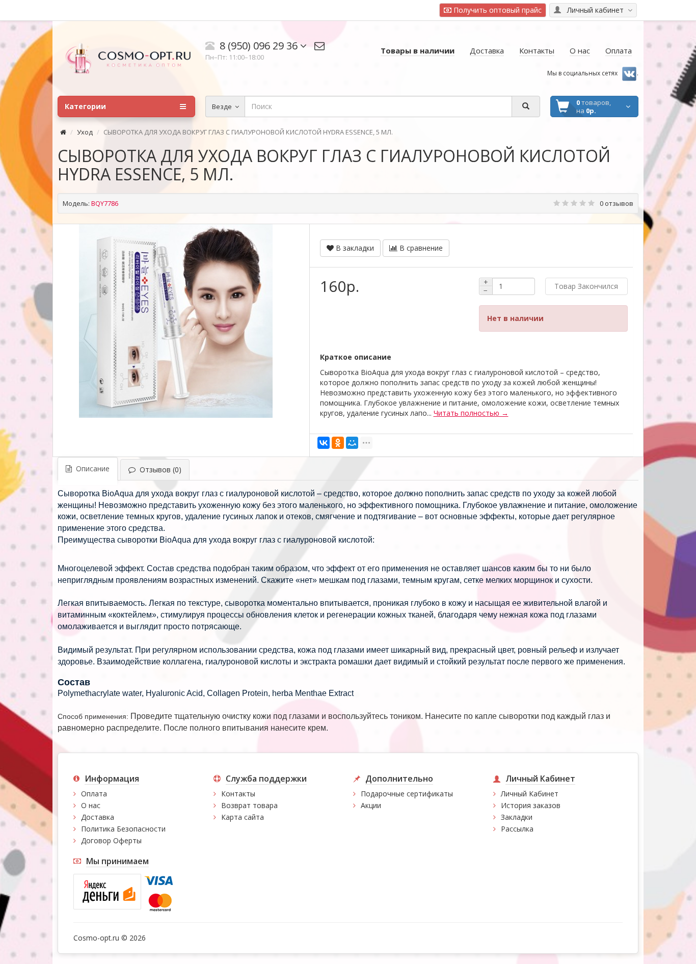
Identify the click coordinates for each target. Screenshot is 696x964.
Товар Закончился (586, 286)
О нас (90, 805)
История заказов (530, 805)
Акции (371, 805)
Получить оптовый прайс (496, 10)
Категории (85, 106)
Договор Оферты (111, 840)
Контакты (238, 793)
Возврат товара (249, 805)
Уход (85, 132)
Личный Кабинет (529, 793)
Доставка (97, 817)
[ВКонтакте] (323, 443)
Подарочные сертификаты (407, 793)
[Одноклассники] (338, 443)
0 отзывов (616, 203)
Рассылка (517, 829)
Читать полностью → (471, 413)
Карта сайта (242, 817)
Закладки (516, 817)
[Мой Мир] (352, 443)
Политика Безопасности (123, 829)
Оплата (94, 793)
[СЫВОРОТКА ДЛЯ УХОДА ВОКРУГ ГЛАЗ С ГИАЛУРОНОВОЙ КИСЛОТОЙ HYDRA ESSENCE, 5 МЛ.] (176, 321)
